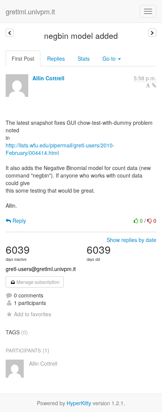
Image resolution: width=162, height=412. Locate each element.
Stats (84, 58)
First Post (23, 58)
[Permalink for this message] (154, 85)
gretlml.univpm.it (30, 11)
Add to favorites (32, 314)
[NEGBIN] (10, 33)
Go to (109, 58)
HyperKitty (79, 403)
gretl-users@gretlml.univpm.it (41, 269)
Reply (18, 220)
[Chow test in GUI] (152, 33)
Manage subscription (37, 282)
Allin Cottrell (48, 78)
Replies (56, 58)
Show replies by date (131, 240)
